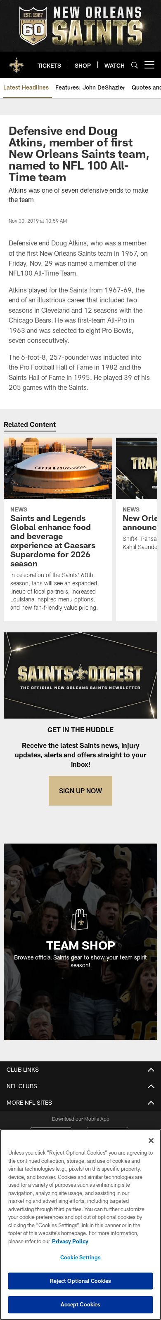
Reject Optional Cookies (80, 1281)
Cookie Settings (80, 1257)
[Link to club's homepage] (16, 61)
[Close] (151, 1140)
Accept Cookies (81, 1304)
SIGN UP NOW (80, 790)
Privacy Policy (70, 1241)
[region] (80, 1224)
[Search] (134, 65)
